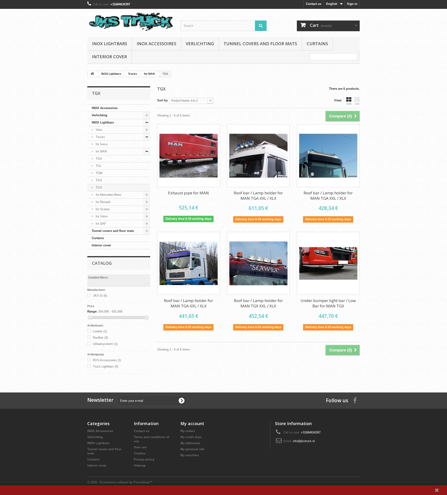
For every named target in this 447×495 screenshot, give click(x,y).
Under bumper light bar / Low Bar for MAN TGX (328, 303)
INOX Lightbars (109, 43)
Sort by (162, 100)
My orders (187, 431)
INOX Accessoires (156, 43)
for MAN (101, 151)
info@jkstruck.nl (304, 441)
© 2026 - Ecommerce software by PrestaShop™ (119, 482)
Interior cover (109, 56)
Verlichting (200, 43)
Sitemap (140, 465)
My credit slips (191, 437)
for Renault (102, 202)
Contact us (313, 4)
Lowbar (100, 331)
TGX (98, 187)
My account (192, 423)
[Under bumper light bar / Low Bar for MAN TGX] (328, 263)
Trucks (100, 137)
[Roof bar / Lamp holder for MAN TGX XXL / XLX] (258, 263)
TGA (98, 158)
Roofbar (100, 337)
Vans (98, 129)
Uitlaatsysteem (105, 344)
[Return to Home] (92, 74)
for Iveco (101, 144)
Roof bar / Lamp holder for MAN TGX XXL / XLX (258, 303)
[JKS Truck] (130, 21)
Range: (92, 311)
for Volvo (101, 216)
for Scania (102, 209)
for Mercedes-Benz (108, 194)
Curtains (317, 43)
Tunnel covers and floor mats (260, 43)
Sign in (352, 4)
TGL (98, 166)
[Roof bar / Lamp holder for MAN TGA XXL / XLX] (258, 156)
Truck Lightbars (105, 366)
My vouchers (189, 455)
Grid (348, 103)
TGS (98, 180)
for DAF (100, 223)
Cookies (140, 453)
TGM (98, 173)
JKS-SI (100, 295)
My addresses (190, 443)
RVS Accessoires (107, 360)
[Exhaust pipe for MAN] (188, 156)
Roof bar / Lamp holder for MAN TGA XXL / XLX (258, 195)
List (357, 103)
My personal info (192, 449)
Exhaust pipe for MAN (188, 193)
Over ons (140, 447)
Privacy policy (144, 459)
